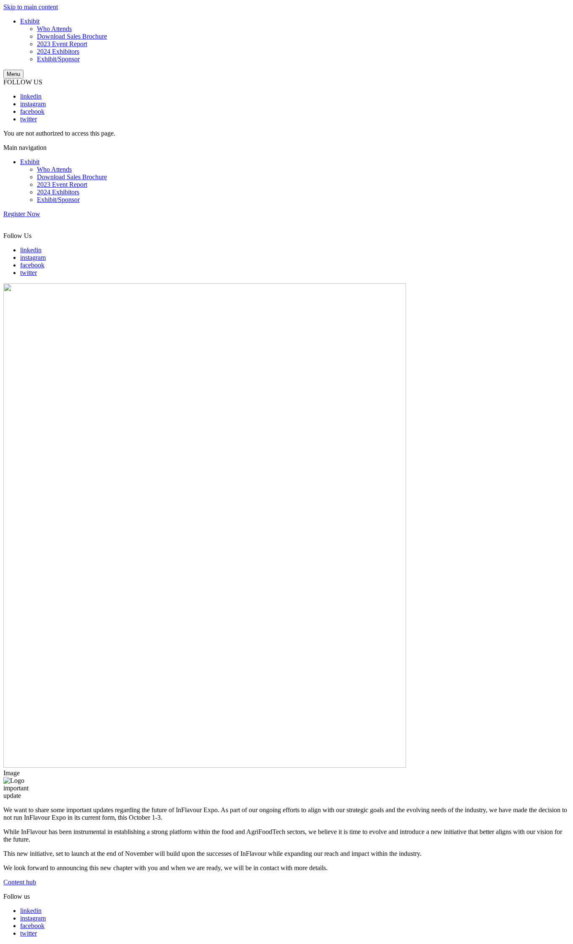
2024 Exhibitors (58, 51)
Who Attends (54, 28)
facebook (32, 111)
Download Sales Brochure (72, 36)
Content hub (19, 882)
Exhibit (29, 21)
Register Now (21, 213)
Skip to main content (30, 6)
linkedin (31, 96)
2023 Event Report (62, 43)
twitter (28, 119)
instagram (33, 103)
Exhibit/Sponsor (58, 59)
